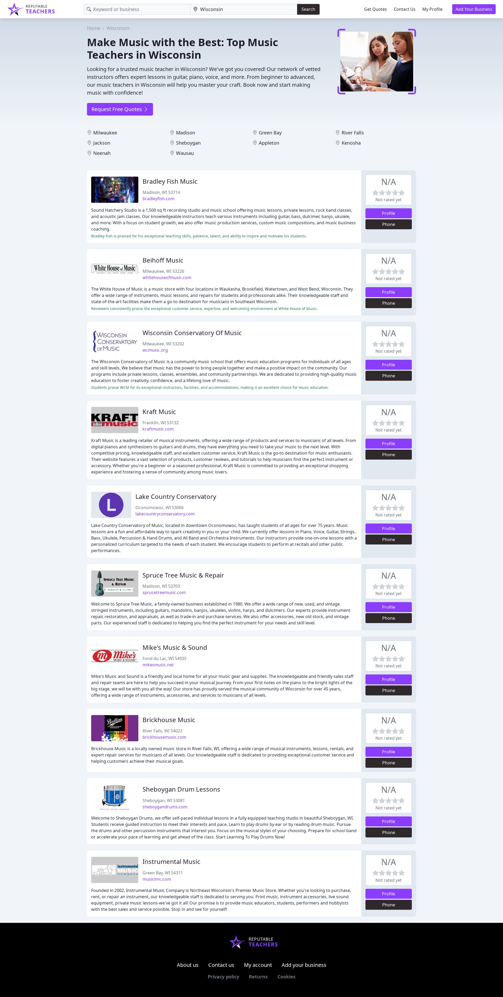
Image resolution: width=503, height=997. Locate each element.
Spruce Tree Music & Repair (183, 575)
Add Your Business (474, 9)
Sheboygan (188, 143)
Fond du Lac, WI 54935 (165, 658)
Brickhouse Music (169, 719)
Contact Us (404, 9)
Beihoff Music (163, 260)
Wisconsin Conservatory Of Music (192, 332)
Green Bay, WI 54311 (163, 873)
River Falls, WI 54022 (162, 731)
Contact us (221, 964)
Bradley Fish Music (170, 181)
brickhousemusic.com (164, 737)
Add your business (304, 964)
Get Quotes (375, 9)
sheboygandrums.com (165, 807)
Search (308, 9)
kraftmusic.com (158, 429)
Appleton (269, 143)
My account (258, 964)
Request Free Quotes (117, 109)
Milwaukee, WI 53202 (163, 344)
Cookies (286, 976)
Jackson (101, 143)
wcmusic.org (155, 350)
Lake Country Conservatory (175, 496)
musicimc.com (157, 879)
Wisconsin (118, 28)
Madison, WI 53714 (161, 192)
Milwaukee (105, 132)
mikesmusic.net (158, 665)
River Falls (353, 132)
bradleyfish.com (158, 198)
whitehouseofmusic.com (167, 277)
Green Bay (270, 132)
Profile (388, 213)
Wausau (185, 153)
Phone (388, 224)
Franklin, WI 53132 (161, 423)
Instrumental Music (171, 861)
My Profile (432, 9)
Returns (258, 976)
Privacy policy (223, 976)
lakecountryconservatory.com (165, 514)
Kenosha (351, 143)
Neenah (102, 153)
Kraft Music (159, 411)
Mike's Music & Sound (175, 647)
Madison (185, 132)
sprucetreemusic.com (164, 592)
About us (188, 964)
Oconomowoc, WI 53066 (159, 507)
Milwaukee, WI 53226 (163, 271)
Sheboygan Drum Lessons (181, 789)
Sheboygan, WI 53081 (164, 800)
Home (93, 28)
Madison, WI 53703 (161, 586)
